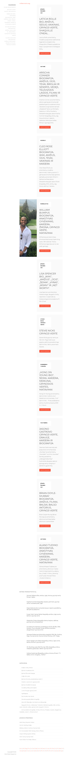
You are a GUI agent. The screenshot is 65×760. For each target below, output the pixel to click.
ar (21, 748)
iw (39, 748)
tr (44, 751)
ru (30, 751)
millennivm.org (25, 3)
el (33, 748)
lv (55, 748)
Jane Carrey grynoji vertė (26, 736)
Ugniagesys (24, 693)
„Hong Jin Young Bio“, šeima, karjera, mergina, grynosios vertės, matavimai (49, 381)
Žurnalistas (44, 203)
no (20, 751)
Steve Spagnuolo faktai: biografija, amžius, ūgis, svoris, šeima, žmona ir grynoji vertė (43, 641)
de (60, 748)
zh (50, 748)
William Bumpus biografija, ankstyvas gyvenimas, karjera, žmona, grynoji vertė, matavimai (49, 221)
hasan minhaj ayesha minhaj (27, 734)
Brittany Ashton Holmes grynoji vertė (30, 728)
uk (23, 748)
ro (28, 751)
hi (50, 751)
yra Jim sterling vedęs (26, 725)
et (59, 751)
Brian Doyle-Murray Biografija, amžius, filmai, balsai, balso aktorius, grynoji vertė (48, 502)
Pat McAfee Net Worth (27, 696)
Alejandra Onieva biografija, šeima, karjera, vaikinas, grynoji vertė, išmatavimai (42, 621)
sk (35, 751)
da (36, 748)
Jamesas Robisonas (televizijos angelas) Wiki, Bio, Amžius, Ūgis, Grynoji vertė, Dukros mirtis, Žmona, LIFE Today (44, 635)
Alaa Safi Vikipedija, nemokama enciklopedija (33, 702)
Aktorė (42, 66)
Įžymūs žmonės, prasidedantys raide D (31, 679)
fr (47, 751)
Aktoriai (43, 539)
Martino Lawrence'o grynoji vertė (30, 682)
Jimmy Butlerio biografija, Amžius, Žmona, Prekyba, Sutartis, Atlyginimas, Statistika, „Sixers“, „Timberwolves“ (40, 711)
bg (26, 748)
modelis (43, 140)
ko (53, 748)
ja (62, 751)
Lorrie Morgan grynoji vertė (29, 690)
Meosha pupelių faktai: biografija (30, 699)
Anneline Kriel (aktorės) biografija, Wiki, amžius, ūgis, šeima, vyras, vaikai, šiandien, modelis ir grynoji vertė (10, 19)
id (41, 748)
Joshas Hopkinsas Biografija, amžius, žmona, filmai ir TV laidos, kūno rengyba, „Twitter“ (44, 654)
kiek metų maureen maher (27, 722)
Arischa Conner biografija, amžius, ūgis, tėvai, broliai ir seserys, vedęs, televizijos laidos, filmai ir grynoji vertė (49, 84)
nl (62, 748)
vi (31, 748)
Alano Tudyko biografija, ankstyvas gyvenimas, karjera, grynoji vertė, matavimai (48, 554)
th (41, 751)
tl (39, 751)
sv (57, 751)
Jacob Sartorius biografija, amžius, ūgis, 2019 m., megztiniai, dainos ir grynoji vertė (10, 31)
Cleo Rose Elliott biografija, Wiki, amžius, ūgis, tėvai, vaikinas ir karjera (47, 155)
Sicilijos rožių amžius (27, 667)
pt (25, 751)
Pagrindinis (12, 4)
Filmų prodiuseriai (10, 7)
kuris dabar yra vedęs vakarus (28, 739)
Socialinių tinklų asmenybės (29, 687)
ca (48, 748)
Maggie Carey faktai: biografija (10, 10)
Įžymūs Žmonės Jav (42, 11)
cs (55, 751)
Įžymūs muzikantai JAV (27, 670)
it (45, 748)
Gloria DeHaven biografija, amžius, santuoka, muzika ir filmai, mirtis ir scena (10, 41)
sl (37, 751)
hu (29, 748)
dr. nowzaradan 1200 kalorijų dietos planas (32, 731)
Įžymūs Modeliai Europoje (28, 685)
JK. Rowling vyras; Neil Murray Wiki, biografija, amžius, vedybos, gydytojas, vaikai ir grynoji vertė (43, 647)
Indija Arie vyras (25, 676)
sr (32, 751)
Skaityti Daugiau (45, 53)
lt (57, 748)
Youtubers (43, 422)
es (43, 748)
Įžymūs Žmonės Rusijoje (28, 673)
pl (23, 751)
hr (52, 751)
